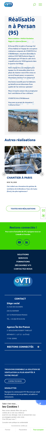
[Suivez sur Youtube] (19, 242)
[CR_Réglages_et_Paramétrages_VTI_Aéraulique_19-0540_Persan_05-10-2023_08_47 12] (23, 131)
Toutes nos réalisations (23, 208)
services (23, 258)
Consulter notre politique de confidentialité (15, 422)
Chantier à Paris (19, 177)
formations (23, 261)
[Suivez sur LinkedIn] (26, 242)
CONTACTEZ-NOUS (23, 268)
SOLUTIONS (23, 254)
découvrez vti (23, 265)
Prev (4, 174)
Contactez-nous (15, 381)
